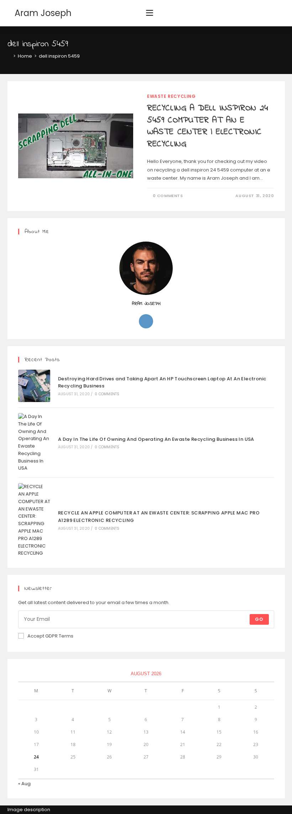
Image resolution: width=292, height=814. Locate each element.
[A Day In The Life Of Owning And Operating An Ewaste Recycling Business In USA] (34, 442)
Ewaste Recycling (171, 96)
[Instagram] (146, 321)
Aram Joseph (43, 13)
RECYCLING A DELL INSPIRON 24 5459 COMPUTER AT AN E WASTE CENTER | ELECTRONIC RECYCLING (207, 126)
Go (259, 619)
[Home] (9, 56)
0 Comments (168, 196)
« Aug (24, 783)
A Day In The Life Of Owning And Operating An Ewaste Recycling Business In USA (156, 439)
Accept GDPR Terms (50, 636)
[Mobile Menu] (149, 13)
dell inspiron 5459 (59, 56)
